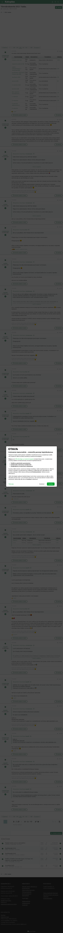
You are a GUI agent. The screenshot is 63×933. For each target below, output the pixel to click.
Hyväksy (50, 484)
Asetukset (41, 484)
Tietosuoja (11, 484)
